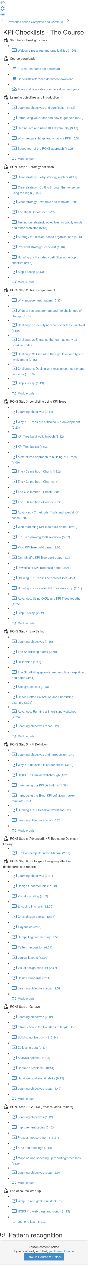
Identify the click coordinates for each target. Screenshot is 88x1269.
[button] (2, 4)
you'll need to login (61, 1251)
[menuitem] (2, 10)
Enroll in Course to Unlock (44, 1257)
